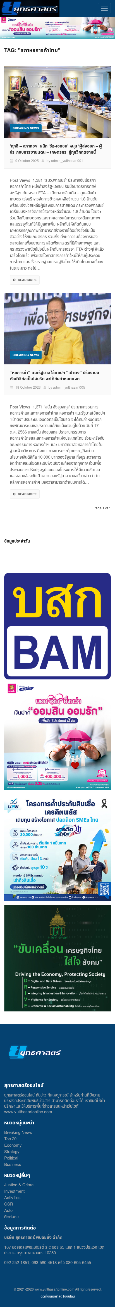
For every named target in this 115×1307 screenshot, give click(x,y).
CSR (8, 1204)
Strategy (12, 1151)
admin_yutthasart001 (67, 160)
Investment (14, 1191)
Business (12, 1164)
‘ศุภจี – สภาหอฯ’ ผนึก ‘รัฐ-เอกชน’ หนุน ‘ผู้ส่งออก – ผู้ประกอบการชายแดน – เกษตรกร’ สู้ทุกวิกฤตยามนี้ (56, 149)
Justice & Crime (18, 1184)
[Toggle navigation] (104, 8)
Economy (13, 1145)
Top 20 (10, 1138)
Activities (12, 1197)
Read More (27, 280)
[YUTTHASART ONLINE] (29, 8)
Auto (8, 1210)
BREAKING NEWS (26, 128)
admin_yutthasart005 (69, 387)
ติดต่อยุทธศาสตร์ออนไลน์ (57, 1296)
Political (11, 1158)
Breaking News (18, 1132)
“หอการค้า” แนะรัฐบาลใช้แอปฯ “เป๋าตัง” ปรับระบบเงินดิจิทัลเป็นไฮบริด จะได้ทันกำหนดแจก (54, 375)
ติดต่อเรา (11, 1216)
